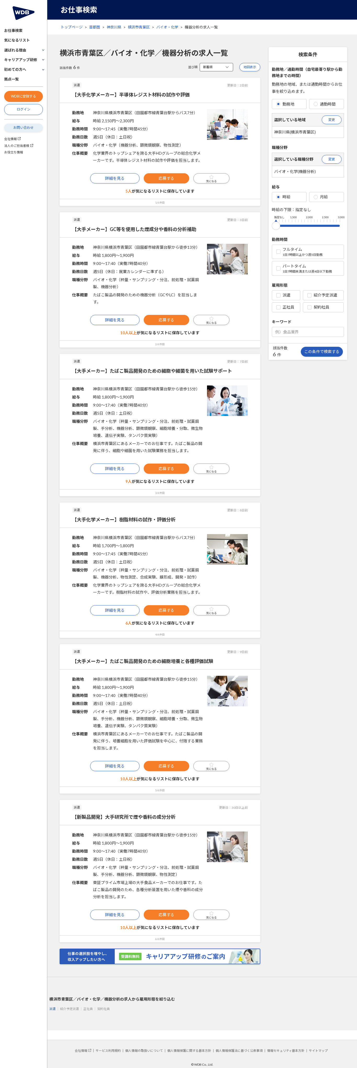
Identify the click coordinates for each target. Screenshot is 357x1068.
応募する (166, 178)
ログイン (23, 109)
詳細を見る (115, 178)
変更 (331, 120)
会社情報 (10, 139)
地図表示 (250, 67)
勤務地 (288, 104)
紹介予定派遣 (325, 295)
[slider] (276, 225)
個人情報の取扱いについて (144, 1051)
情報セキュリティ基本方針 (285, 1051)
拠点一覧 (11, 79)
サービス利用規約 (108, 1051)
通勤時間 (328, 104)
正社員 (288, 307)
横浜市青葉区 (139, 27)
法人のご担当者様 (16, 146)
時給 (286, 196)
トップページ (72, 27)
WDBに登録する (23, 96)
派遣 (286, 295)
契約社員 (321, 307)
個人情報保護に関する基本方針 (189, 1051)
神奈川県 (114, 27)
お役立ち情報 (13, 152)
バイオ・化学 (167, 27)
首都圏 (94, 27)
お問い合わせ (23, 127)
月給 (324, 196)
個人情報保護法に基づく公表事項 (239, 1051)
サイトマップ (318, 1051)
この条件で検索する (321, 351)
